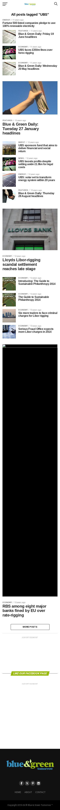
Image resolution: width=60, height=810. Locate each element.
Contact (40, 792)
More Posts (30, 627)
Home (18, 792)
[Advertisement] (30, 653)
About (28, 792)
